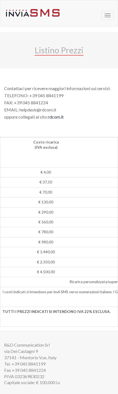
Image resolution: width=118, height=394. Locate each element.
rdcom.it (56, 116)
